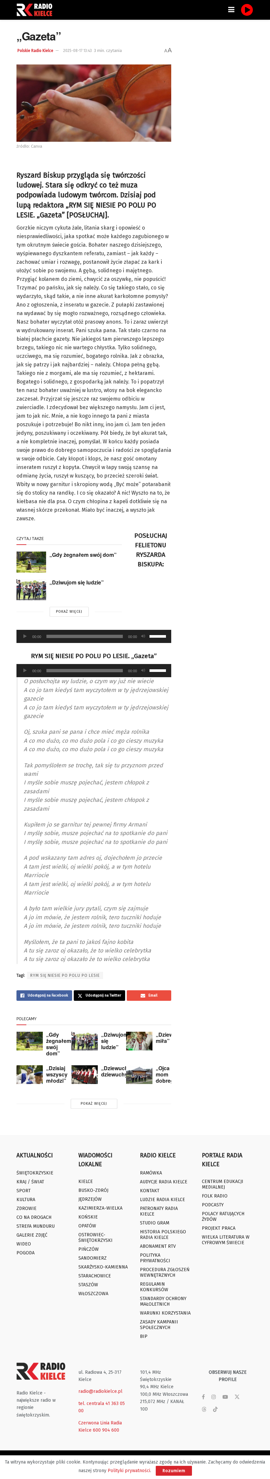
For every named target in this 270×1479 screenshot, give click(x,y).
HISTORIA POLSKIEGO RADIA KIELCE (163, 1234)
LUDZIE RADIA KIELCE (162, 1199)
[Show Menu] (231, 10)
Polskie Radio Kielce (35, 50)
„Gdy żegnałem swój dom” (83, 554)
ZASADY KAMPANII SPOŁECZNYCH (159, 1324)
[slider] (158, 636)
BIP (144, 1336)
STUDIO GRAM (154, 1223)
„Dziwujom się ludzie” (76, 582)
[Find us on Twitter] (237, 1397)
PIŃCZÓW (88, 1249)
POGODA (25, 1253)
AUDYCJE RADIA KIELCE (163, 1182)
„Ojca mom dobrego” (168, 1074)
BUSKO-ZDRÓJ (93, 1190)
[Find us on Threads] (204, 1410)
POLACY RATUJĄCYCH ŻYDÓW (223, 1216)
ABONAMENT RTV (158, 1246)
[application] (93, 636)
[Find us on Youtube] (225, 1397)
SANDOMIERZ (92, 1258)
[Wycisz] (143, 636)
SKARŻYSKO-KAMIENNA (103, 1267)
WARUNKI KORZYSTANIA (165, 1313)
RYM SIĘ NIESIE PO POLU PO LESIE (65, 975)
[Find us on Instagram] (213, 1397)
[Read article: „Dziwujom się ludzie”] (31, 589)
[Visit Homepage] (36, 9)
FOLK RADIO (215, 1196)
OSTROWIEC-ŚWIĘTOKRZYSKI (95, 1237)
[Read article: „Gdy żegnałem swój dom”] (31, 562)
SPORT (23, 1191)
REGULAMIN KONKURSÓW (154, 1287)
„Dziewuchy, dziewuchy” (116, 1071)
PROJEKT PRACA (218, 1228)
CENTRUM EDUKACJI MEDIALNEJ (222, 1184)
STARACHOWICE (94, 1276)
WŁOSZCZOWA (93, 1293)
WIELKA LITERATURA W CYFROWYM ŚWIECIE (226, 1239)
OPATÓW (87, 1226)
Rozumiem (173, 1470)
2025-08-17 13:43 (77, 50)
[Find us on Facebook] (203, 1397)
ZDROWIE (26, 1208)
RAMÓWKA (151, 1173)
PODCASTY (213, 1205)
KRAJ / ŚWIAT (30, 1182)
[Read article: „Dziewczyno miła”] (139, 1041)
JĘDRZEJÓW (90, 1199)
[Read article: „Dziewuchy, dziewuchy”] (84, 1074)
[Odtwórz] (25, 636)
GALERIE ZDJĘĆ (31, 1235)
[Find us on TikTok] (215, 1410)
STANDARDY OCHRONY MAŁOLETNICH (163, 1301)
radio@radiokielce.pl (100, 1391)
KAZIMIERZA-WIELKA (100, 1208)
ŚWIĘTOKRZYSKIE (34, 1173)
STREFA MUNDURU (35, 1226)
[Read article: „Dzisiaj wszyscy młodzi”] (29, 1074)
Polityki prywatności (129, 1470)
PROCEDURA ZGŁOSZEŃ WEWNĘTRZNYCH (165, 1272)
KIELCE (85, 1181)
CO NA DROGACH (33, 1217)
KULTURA (25, 1199)
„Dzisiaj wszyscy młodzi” (57, 1074)
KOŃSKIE (88, 1217)
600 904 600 (106, 1430)
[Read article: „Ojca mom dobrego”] (139, 1074)
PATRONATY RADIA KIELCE (159, 1211)
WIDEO (23, 1244)
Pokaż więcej (69, 611)
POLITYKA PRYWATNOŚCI (155, 1258)
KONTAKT (149, 1191)
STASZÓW (88, 1285)
